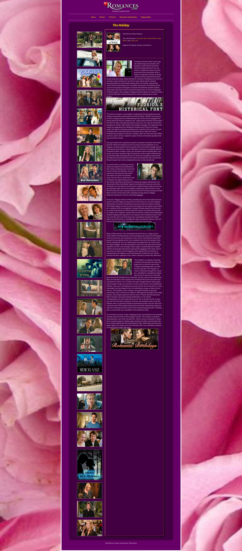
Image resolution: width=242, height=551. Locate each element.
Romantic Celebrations (128, 17)
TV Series (112, 17)
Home (93, 17)
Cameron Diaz (141, 38)
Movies (102, 17)
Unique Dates (146, 17)
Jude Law (134, 40)
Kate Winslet (152, 38)
